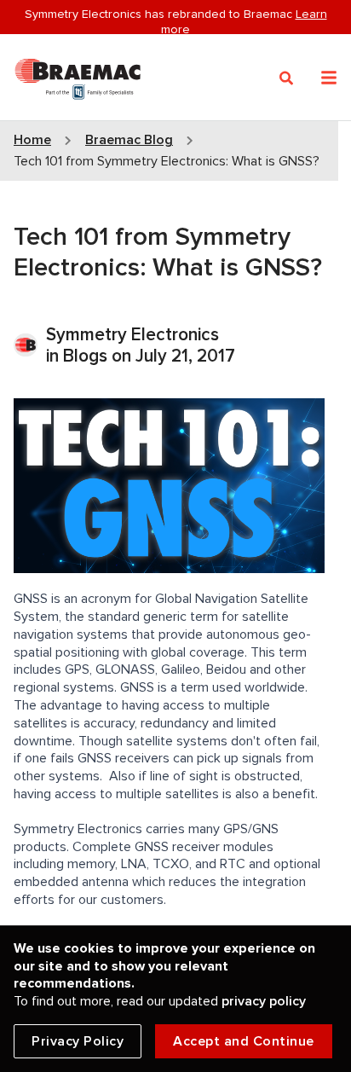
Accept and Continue (243, 1041)
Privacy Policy (78, 1041)
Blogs (85, 356)
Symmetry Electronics (132, 335)
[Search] (286, 78)
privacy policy (264, 1001)
